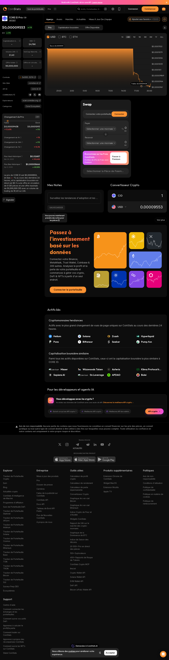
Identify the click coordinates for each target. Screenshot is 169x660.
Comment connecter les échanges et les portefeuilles (13, 612)
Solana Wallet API (77, 577)
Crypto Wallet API (77, 573)
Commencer (150, 9)
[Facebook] (109, 446)
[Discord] (39, 95)
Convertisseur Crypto (79, 494)
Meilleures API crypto (92, 411)
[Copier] (35, 77)
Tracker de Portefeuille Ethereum (13, 546)
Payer (87, 123)
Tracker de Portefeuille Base (13, 553)
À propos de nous (44, 522)
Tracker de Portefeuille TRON (13, 567)
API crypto (153, 411)
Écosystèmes (9, 591)
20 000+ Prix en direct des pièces (80, 547)
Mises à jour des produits (47, 476)
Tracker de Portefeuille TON (13, 560)
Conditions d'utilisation (153, 483)
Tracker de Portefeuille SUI (13, 580)
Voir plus (161, 220)
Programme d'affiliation (13, 502)
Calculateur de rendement (81, 483)
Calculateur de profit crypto (79, 477)
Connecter (119, 114)
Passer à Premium (116, 157)
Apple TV (108, 491)
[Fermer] (165, 2)
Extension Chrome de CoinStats (113, 477)
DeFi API (73, 585)
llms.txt (73, 568)
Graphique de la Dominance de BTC (78, 534)
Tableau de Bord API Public (46, 509)
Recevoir (89, 137)
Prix (38, 480)
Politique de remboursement (150, 502)
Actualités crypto (10, 491)
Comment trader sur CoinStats (11, 633)
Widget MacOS (110, 483)
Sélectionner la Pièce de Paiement (106, 171)
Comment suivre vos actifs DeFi (14, 620)
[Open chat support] (163, 654)
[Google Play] (106, 459)
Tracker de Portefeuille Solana (13, 532)
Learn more (97, 2)
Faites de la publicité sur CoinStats (47, 494)
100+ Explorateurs (78, 553)
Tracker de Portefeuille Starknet (13, 512)
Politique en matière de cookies (153, 495)
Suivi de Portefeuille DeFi (14, 507)
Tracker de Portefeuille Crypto (13, 477)
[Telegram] (30, 95)
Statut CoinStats (10, 653)
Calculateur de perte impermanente (79, 488)
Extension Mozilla (111, 487)
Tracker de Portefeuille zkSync (13, 519)
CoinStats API (42, 500)
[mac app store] (84, 459)
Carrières (41, 489)
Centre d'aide (9, 605)
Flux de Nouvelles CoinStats (44, 516)
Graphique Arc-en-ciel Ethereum (80, 506)
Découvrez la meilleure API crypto (117, 402)
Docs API (40, 504)
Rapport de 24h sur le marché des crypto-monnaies (79, 526)
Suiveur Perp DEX (11, 586)
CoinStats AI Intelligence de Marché (13, 497)
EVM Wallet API (76, 581)
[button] (35, 77)
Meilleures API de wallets (119, 411)
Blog (5, 487)
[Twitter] (35, 95)
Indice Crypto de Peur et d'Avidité (81, 513)
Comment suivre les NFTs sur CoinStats (14, 647)
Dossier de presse (45, 485)
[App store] (62, 459)
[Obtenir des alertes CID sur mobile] (164, 19)
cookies (71, 651)
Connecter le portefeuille (68, 289)
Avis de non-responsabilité (149, 477)
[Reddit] (88, 446)
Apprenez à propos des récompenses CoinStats (13, 640)
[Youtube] (102, 446)
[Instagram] (67, 446)
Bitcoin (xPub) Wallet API (80, 590)
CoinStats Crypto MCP (79, 564)
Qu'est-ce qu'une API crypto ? (64, 411)
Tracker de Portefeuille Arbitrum (13, 526)
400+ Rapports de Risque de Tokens (81, 558)
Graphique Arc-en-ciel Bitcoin (80, 499)
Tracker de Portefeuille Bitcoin (13, 574)
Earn (5, 483)
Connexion (133, 9)
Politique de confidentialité (149, 488)
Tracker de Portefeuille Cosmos (13, 539)
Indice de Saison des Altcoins (79, 540)
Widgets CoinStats (78, 519)
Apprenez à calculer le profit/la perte (13, 626)
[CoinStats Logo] (12, 9)
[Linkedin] (95, 446)
